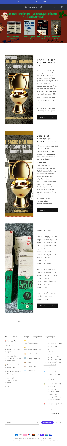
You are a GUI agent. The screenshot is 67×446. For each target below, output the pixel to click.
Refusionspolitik (47, 438)
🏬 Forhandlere (30, 366)
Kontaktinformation (35, 442)
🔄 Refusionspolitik (32, 358)
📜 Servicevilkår (31, 354)
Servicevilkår (41, 440)
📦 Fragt (27, 362)
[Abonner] (48, 321)
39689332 (48, 409)
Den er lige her (47, 117)
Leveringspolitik (53, 440)
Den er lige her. (47, 210)
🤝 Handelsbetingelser (31, 342)
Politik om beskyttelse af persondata (22, 440)
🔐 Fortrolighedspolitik (32, 348)
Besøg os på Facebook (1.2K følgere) (13, 373)
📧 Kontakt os (29, 371)
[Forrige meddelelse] (3, 2)
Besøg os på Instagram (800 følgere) (11, 380)
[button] (4, 7)
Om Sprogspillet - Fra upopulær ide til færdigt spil (13, 358)
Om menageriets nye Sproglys (12, 351)
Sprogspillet (50, 349)
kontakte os (49, 379)
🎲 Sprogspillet (11, 341)
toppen (54, 413)
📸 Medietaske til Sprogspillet (12, 366)
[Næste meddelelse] (63, 2)
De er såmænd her (47, 306)
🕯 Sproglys (9, 345)
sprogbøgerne (50, 357)
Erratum (8, 387)
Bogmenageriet (23, 438)
